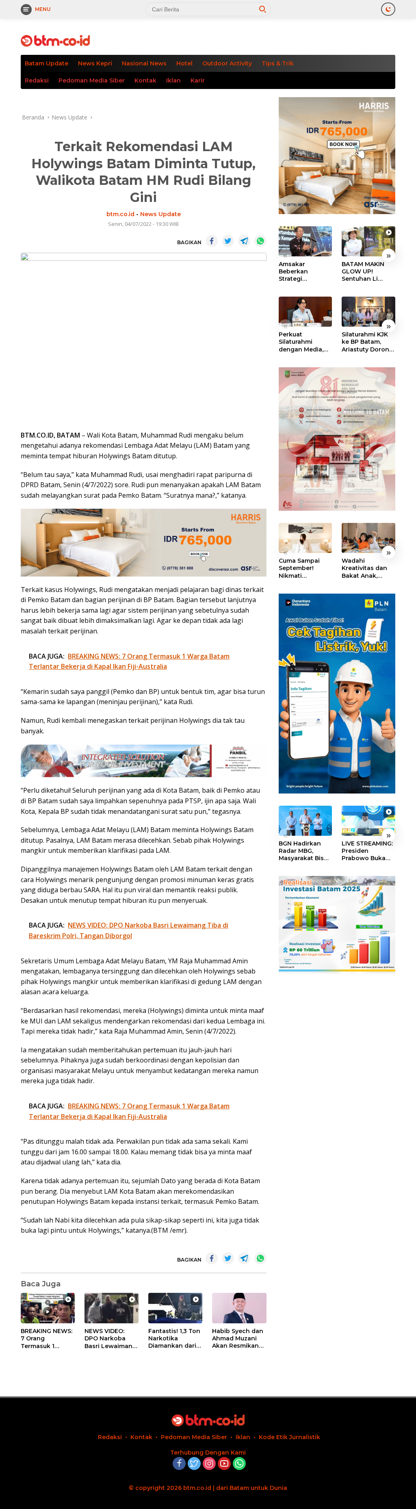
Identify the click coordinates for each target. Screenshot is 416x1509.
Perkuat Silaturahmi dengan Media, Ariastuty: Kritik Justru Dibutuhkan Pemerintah (301, 342)
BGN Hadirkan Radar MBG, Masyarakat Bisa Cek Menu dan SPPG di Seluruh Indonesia (303, 851)
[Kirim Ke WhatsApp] (260, 241)
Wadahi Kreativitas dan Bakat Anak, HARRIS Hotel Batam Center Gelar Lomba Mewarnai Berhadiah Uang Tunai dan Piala (366, 568)
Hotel (184, 63)
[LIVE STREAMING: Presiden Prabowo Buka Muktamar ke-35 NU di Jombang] (368, 821)
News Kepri (95, 63)
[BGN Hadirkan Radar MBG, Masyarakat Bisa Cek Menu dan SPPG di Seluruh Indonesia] (305, 821)
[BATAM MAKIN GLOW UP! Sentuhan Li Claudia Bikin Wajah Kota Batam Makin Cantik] (368, 241)
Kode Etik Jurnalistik (289, 1437)
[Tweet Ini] (228, 241)
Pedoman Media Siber (91, 80)
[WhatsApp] (239, 1464)
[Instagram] (209, 1464)
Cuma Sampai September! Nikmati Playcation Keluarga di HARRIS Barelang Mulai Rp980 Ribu (305, 568)
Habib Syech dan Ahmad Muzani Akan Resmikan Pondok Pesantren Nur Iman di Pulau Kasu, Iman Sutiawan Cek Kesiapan (237, 1338)
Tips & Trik (278, 63)
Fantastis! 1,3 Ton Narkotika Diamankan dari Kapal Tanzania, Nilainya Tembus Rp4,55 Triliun (174, 1338)
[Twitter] (194, 1464)
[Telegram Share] (244, 241)
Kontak (145, 80)
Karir (198, 80)
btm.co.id (120, 214)
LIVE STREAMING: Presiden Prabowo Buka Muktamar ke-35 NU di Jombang (367, 851)
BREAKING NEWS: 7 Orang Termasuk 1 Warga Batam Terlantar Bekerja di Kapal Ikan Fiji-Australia (47, 1338)
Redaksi (37, 80)
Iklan (173, 80)
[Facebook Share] (212, 241)
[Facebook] (179, 1464)
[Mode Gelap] (388, 9)
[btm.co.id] (55, 40)
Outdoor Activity (227, 63)
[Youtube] (224, 1464)
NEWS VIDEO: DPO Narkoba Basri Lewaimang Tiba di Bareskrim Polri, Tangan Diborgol (110, 1338)
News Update (160, 214)
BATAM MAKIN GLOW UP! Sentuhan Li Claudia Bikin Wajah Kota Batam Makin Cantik (363, 271)
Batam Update (46, 63)
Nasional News (144, 63)
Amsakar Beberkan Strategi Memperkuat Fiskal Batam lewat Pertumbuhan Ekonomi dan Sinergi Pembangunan (301, 271)
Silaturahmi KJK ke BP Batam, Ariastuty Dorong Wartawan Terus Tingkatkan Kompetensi (367, 342)
